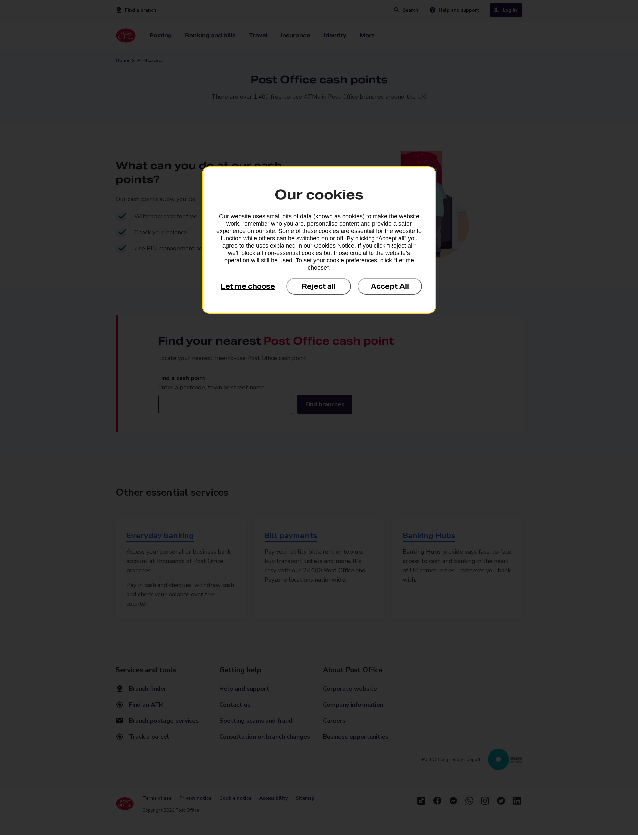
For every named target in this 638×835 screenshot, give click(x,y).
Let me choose (248, 286)
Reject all (319, 286)
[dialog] (319, 240)
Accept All (390, 286)
